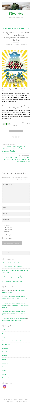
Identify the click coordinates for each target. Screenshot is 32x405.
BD (3, 333)
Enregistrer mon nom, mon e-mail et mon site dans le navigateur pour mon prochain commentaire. (8, 231)
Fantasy (4, 355)
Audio (4, 329)
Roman (4, 374)
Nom (5, 207)
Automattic (23, 401)
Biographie (5, 337)
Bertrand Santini (16, 131)
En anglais (5, 348)
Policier (4, 370)
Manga (4, 359)
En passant (24, 44)
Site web (6, 220)
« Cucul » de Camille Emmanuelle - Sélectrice (14, 318)
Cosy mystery (6, 344)
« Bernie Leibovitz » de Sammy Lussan (12, 263)
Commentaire (7, 185)
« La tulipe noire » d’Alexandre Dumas (12, 281)
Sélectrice (16, 13)
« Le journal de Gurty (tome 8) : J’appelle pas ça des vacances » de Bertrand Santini (17, 159)
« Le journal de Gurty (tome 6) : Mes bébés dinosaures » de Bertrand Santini (14, 148)
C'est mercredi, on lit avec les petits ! (12, 340)
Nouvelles (5, 363)
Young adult (5, 378)
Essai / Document (7, 352)
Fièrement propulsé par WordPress (16, 400)
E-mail (5, 214)
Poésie (4, 366)
